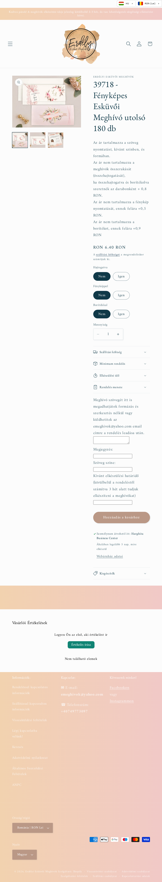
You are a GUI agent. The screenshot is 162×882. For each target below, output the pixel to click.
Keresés (17, 747)
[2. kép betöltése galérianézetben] (37, 140)
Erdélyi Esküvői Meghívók (41, 871)
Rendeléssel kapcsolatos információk (30, 690)
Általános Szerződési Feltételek (27, 771)
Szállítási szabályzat (105, 876)
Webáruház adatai (110, 556)
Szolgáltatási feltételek (74, 876)
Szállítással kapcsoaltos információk (29, 706)
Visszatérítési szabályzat (102, 872)
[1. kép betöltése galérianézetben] (20, 140)
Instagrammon (122, 701)
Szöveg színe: (104, 462)
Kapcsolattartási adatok (136, 876)
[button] (10, 43)
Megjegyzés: (103, 449)
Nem (101, 276)
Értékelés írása (81, 645)
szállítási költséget (108, 254)
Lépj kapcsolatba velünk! (24, 734)
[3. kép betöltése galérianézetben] (55, 140)
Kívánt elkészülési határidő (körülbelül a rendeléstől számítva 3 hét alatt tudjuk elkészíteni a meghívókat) (116, 485)
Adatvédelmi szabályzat (136, 872)
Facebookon (120, 687)
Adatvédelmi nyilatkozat (30, 758)
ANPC (17, 785)
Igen (121, 276)
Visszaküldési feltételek (29, 720)
